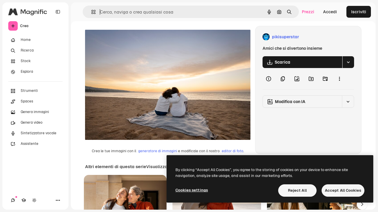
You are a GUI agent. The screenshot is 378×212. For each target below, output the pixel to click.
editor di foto (232, 151)
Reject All (297, 190)
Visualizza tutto (162, 166)
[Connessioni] (13, 200)
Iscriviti (358, 11)
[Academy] (23, 200)
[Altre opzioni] (339, 79)
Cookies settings (191, 190)
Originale (124, 37)
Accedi (330, 11)
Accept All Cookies (343, 190)
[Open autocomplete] (91, 12)
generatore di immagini (157, 151)
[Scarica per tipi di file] (348, 62)
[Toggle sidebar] (58, 11)
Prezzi (308, 11)
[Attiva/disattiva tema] (34, 200)
